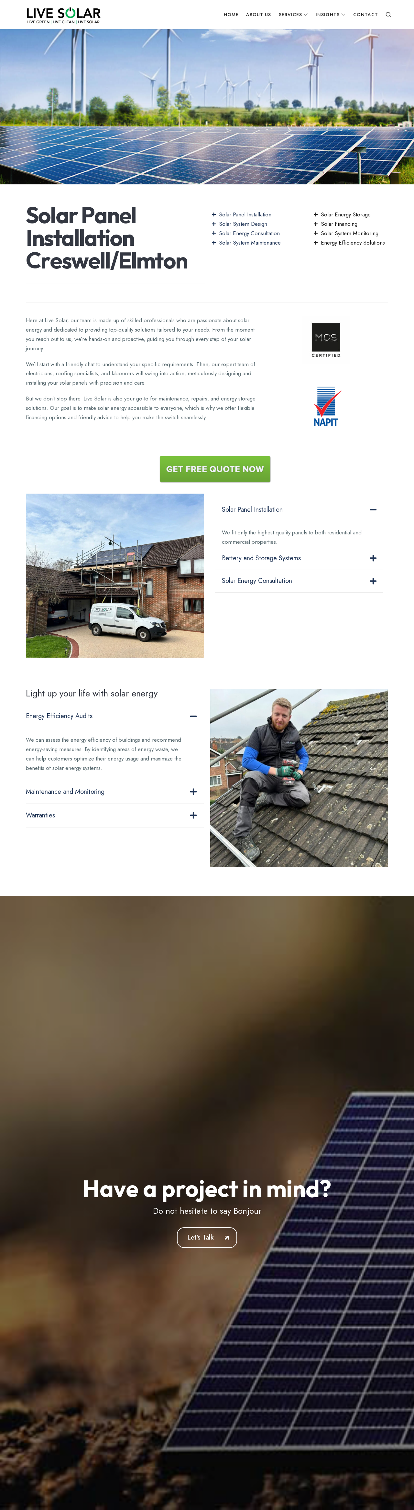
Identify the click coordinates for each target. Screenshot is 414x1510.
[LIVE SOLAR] (63, 14)
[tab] (299, 509)
